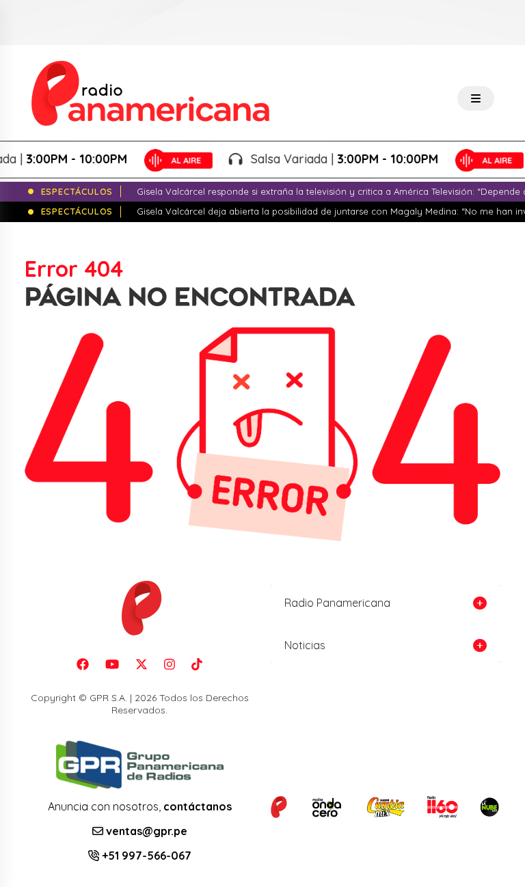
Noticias (304, 645)
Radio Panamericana (337, 603)
